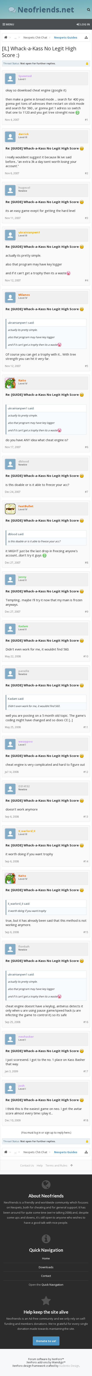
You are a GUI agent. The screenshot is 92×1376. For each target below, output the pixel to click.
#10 (85, 656)
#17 (85, 1071)
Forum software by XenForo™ (46, 1359)
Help (40, 1165)
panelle (23, 671)
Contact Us (27, 1165)
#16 (85, 1022)
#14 (85, 861)
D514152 (24, 786)
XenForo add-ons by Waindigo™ (46, 1362)
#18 (85, 1120)
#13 (85, 816)
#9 (86, 611)
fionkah (24, 946)
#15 (85, 932)
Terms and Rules (56, 1165)
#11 (85, 727)
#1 (86, 119)
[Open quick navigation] (86, 37)
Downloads (46, 1267)
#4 (86, 280)
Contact (46, 1276)
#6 (86, 447)
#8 (86, 562)
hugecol (24, 187)
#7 (86, 491)
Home (46, 1258)
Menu (9, 24)
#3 (86, 218)
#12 (85, 772)
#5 (86, 366)
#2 (86, 173)
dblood (23, 461)
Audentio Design (69, 1366)
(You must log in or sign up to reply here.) (46, 1132)
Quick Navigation (52, 1285)
